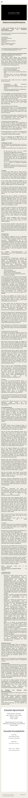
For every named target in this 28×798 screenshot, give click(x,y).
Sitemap (12, 794)
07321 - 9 (14, 748)
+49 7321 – (7, 44)
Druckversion (7, 794)
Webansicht (23, 794)
